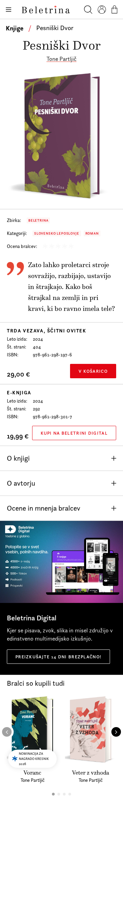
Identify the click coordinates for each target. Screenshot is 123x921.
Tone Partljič (61, 58)
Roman (92, 233)
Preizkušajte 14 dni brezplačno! (58, 656)
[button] (53, 794)
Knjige (15, 28)
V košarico (93, 371)
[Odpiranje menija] (8, 9)
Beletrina (38, 220)
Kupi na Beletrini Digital (74, 433)
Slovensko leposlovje (56, 233)
